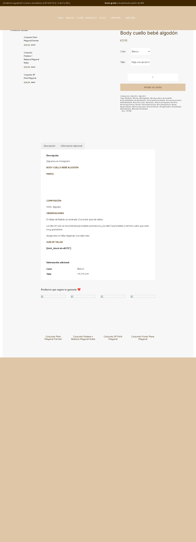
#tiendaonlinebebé (140, 109)
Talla (122, 62)
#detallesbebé (126, 102)
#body (136, 98)
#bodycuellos (156, 98)
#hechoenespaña (162, 102)
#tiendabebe (125, 109)
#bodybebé (144, 98)
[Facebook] (72, 131)
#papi (174, 104)
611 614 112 (49, 3)
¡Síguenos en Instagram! (58, 161)
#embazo (150, 102)
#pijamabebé (125, 107)
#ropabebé (176, 107)
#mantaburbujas (149, 104)
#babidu (128, 98)
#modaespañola (164, 104)
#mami (138, 104)
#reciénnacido (153, 107)
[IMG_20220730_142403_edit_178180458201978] (79, 78)
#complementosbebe (156, 100)
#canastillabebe (126, 100)
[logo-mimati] (18, 7)
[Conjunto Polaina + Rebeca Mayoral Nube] (83, 296)
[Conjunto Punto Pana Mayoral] (143, 296)
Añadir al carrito (153, 87)
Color (123, 51)
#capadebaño (140, 100)
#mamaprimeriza (127, 104)
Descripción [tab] (49, 146)
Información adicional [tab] (71, 146)
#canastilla (167, 98)
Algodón (134, 96)
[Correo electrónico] (85, 131)
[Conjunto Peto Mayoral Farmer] (53, 296)
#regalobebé (165, 107)
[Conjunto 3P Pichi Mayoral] (113, 296)
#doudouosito (139, 102)
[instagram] (176, 3)
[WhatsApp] (78, 131)
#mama (174, 102)
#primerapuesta (139, 107)
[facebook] (172, 3)
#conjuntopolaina (173, 100)
